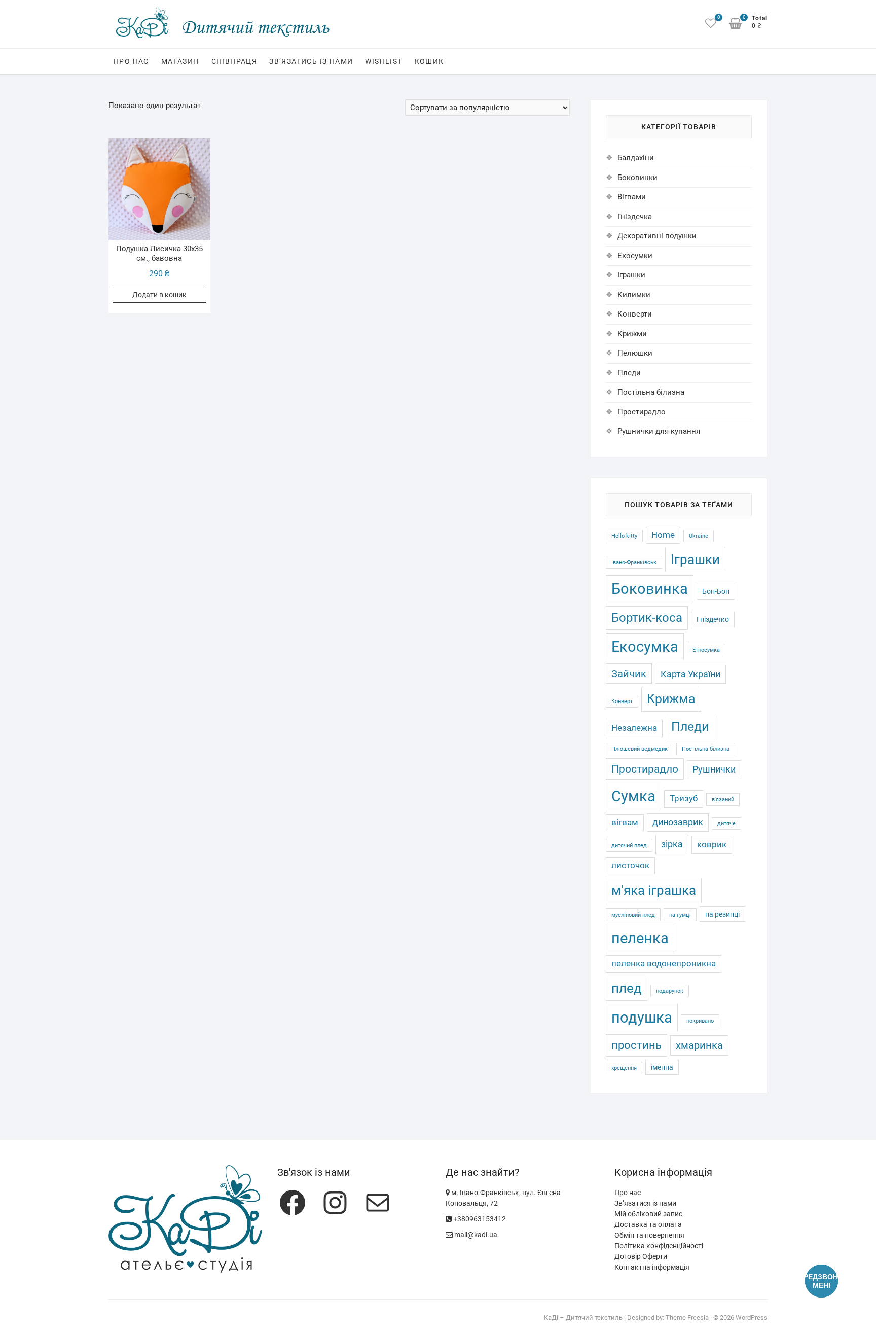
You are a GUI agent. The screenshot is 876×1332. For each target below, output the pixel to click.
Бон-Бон (715, 591)
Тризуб (684, 798)
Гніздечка (634, 216)
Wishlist (383, 61)
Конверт (622, 701)
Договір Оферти (640, 1256)
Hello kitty (624, 536)
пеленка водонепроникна (663, 963)
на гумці (680, 915)
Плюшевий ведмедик (639, 749)
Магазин (180, 61)
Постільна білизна (650, 392)
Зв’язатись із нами (311, 61)
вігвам (624, 822)
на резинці (722, 914)
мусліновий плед (633, 915)
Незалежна (634, 728)
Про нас (131, 61)
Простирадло (641, 411)
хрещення (624, 1068)
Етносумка (706, 650)
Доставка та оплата (648, 1224)
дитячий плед (629, 845)
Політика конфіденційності (658, 1246)
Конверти (634, 314)
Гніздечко (713, 619)
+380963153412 (479, 1219)
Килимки (633, 294)
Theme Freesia (687, 1317)
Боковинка (649, 589)
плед (626, 988)
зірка (672, 844)
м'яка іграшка (653, 890)
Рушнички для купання (658, 431)
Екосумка (644, 646)
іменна (662, 1067)
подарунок (669, 991)
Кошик (429, 61)
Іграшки (631, 274)
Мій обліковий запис (648, 1214)
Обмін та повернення (649, 1235)
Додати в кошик (159, 295)
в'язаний (723, 799)
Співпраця (234, 61)
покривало (700, 1021)
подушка (641, 1017)
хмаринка (699, 1045)
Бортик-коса (646, 617)
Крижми (632, 333)
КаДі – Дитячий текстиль (583, 1317)
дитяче (726, 823)
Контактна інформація (651, 1267)
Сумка (633, 796)
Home (663, 535)
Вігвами (631, 196)
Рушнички (714, 769)
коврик (711, 844)
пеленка (640, 938)
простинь (636, 1044)
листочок (630, 865)
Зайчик (628, 674)
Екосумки (634, 255)
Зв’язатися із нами (645, 1203)
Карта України (690, 674)
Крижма (671, 698)
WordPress (752, 1317)
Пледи (629, 372)
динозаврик (677, 822)
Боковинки (637, 177)
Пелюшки (634, 353)
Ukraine (698, 536)
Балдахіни (635, 157)
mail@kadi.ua (475, 1235)
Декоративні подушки (657, 235)
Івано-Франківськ (633, 562)
